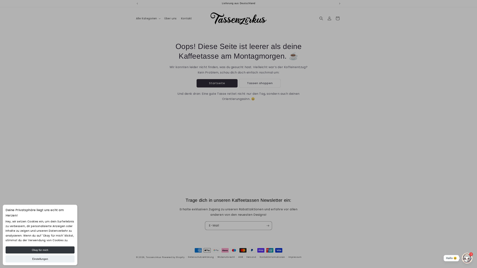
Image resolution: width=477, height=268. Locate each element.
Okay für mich (40, 249)
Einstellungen (40, 258)
